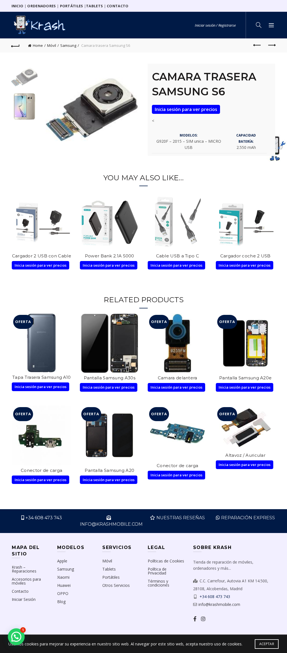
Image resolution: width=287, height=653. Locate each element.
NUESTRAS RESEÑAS (180, 517)
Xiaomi (63, 577)
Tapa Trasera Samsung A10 (41, 377)
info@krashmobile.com (219, 604)
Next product (271, 45)
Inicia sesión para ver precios (186, 109)
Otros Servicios (116, 585)
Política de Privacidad (157, 571)
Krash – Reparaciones (24, 569)
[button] (16, 636)
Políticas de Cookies (166, 561)
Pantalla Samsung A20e (245, 377)
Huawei (64, 585)
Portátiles (111, 577)
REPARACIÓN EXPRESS (248, 517)
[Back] (16, 45)
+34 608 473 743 (44, 517)
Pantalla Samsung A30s (109, 377)
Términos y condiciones (158, 583)
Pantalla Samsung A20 (109, 470)
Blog (61, 601)
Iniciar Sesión (24, 599)
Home (38, 45)
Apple (62, 561)
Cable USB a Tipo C (177, 256)
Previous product (257, 45)
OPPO (62, 593)
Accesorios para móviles (26, 581)
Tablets (109, 569)
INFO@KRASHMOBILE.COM (111, 524)
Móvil (51, 45)
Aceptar (266, 644)
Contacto (20, 591)
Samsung (68, 45)
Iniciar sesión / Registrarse (215, 25)
